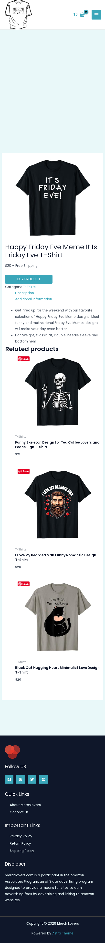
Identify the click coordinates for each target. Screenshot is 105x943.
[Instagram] (20, 779)
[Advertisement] (52, 84)
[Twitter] (32, 779)
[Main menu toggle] (97, 15)
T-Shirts (29, 287)
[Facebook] (9, 779)
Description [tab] (24, 293)
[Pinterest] (43, 779)
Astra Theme (63, 933)
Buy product (28, 279)
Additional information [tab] (33, 299)
